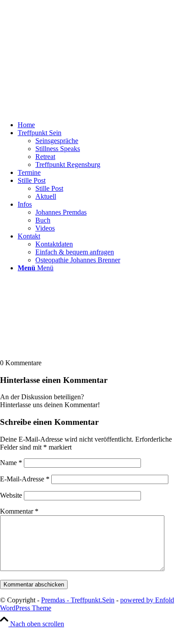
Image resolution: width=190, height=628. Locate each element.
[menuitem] (104, 125)
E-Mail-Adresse (24, 479)
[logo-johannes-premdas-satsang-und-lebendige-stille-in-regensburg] (66, 109)
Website (11, 495)
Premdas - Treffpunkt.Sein (77, 600)
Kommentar (19, 511)
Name (11, 462)
